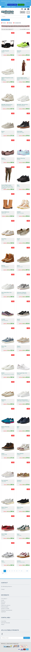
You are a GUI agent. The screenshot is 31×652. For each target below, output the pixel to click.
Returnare (3, 602)
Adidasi (10, 22)
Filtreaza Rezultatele (5, 19)
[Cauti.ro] (16, 646)
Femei (4, 22)
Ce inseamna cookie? (12, 4)
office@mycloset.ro (7, 586)
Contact (3, 589)
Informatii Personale (5, 622)
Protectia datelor (4, 606)
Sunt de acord (21, 4)
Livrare (2, 600)
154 (27, 570)
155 (3, 573)
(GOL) (23, 12)
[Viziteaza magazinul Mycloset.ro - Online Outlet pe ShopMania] (8, 646)
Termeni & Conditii (5, 608)
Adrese (2, 624)
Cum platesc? (4, 598)
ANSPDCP (3, 611)
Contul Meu (3, 621)
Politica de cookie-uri (5, 605)
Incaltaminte (17, 22)
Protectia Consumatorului (6, 610)
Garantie (3, 603)
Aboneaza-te (26, 637)
